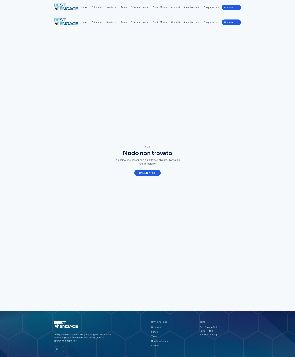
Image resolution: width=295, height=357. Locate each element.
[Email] (65, 349)
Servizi (110, 7)
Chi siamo (96, 7)
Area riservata (191, 7)
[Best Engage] (66, 7)
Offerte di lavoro (140, 7)
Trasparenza (210, 7)
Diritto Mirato (160, 7)
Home (84, 7)
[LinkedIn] (57, 349)
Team (124, 7)
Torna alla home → (147, 172)
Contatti (175, 7)
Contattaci (231, 7)
